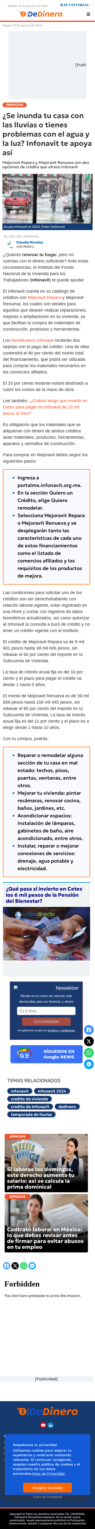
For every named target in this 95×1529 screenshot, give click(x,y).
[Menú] (88, 14)
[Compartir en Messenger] (89, 1064)
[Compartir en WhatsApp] (89, 1053)
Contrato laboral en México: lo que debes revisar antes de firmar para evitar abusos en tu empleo (45, 1238)
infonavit (19, 1091)
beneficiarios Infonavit (32, 340)
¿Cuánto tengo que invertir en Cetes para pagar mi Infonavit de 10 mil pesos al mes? (45, 407)
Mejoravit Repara (45, 297)
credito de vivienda (29, 1098)
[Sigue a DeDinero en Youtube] (43, 1425)
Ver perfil (25, 247)
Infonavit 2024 (52, 1091)
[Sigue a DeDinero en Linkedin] (51, 1425)
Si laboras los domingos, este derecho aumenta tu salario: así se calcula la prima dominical (41, 1178)
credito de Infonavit (30, 1106)
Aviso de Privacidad (47, 1497)
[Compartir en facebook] (89, 1030)
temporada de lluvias (31, 1114)
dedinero (67, 1106)
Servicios (18, 1136)
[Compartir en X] (89, 1041)
